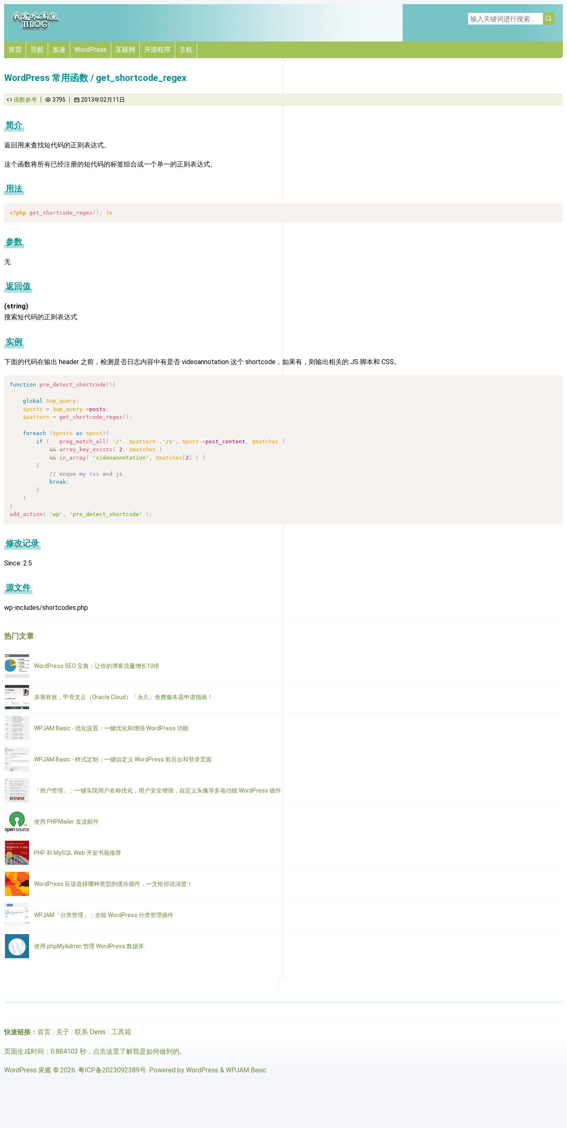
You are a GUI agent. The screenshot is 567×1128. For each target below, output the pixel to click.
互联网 (125, 50)
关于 (62, 1032)
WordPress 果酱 (27, 1070)
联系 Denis (90, 1032)
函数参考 (25, 99)
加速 (59, 50)
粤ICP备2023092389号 (112, 1070)
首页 (15, 50)
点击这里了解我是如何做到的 (136, 1051)
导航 (37, 50)
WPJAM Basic (246, 1070)
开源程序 (157, 50)
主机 (186, 50)
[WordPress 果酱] (35, 29)
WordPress (90, 50)
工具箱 (121, 1032)
